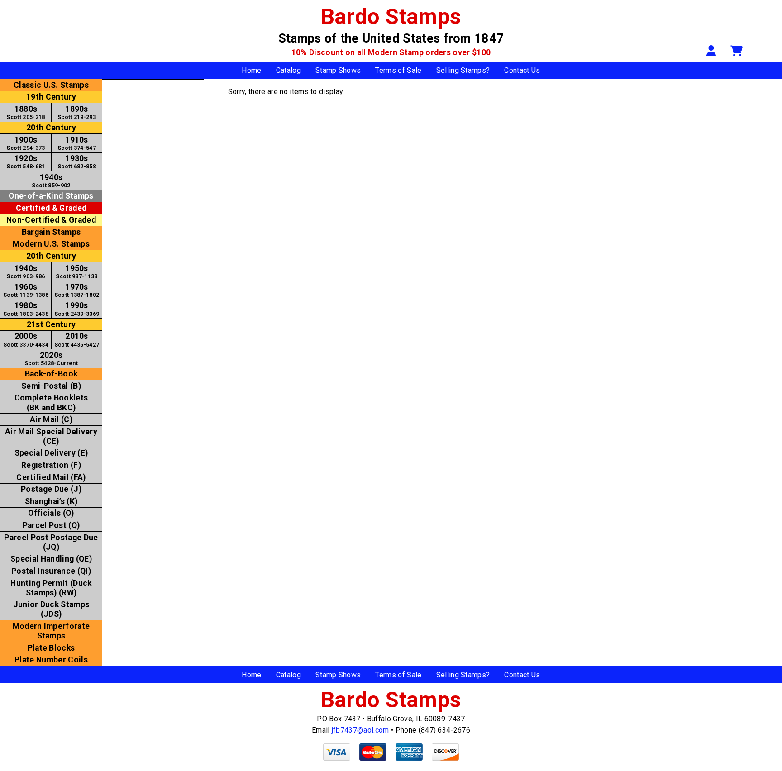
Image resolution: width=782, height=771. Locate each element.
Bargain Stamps (51, 232)
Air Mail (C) (51, 419)
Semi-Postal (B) (51, 385)
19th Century (51, 96)
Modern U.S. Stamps (51, 243)
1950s (76, 272)
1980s (25, 309)
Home (251, 70)
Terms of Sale (398, 70)
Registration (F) (51, 465)
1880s (25, 112)
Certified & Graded (51, 208)
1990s (77, 309)
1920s (25, 162)
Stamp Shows (338, 70)
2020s (51, 358)
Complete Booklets (51, 402)
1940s (51, 181)
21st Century (51, 324)
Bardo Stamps (391, 16)
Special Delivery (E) (51, 452)
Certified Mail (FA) (51, 477)
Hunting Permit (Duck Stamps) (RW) (50, 588)
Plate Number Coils (51, 659)
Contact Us (522, 70)
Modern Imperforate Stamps (51, 631)
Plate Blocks (51, 647)
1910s (76, 143)
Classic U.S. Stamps (51, 85)
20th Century (51, 127)
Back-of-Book (51, 373)
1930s (76, 162)
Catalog (288, 70)
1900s (25, 143)
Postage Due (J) (51, 489)
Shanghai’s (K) (51, 501)
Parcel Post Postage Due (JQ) (51, 542)
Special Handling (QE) (51, 558)
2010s (77, 339)
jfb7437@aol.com (360, 730)
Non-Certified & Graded (51, 219)
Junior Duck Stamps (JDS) (51, 609)
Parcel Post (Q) (51, 525)
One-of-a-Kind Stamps (51, 195)
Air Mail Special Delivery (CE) (51, 436)
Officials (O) (51, 513)
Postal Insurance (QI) (51, 571)
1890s (76, 112)
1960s (25, 290)
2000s (25, 339)
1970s (77, 290)
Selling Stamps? (463, 70)
